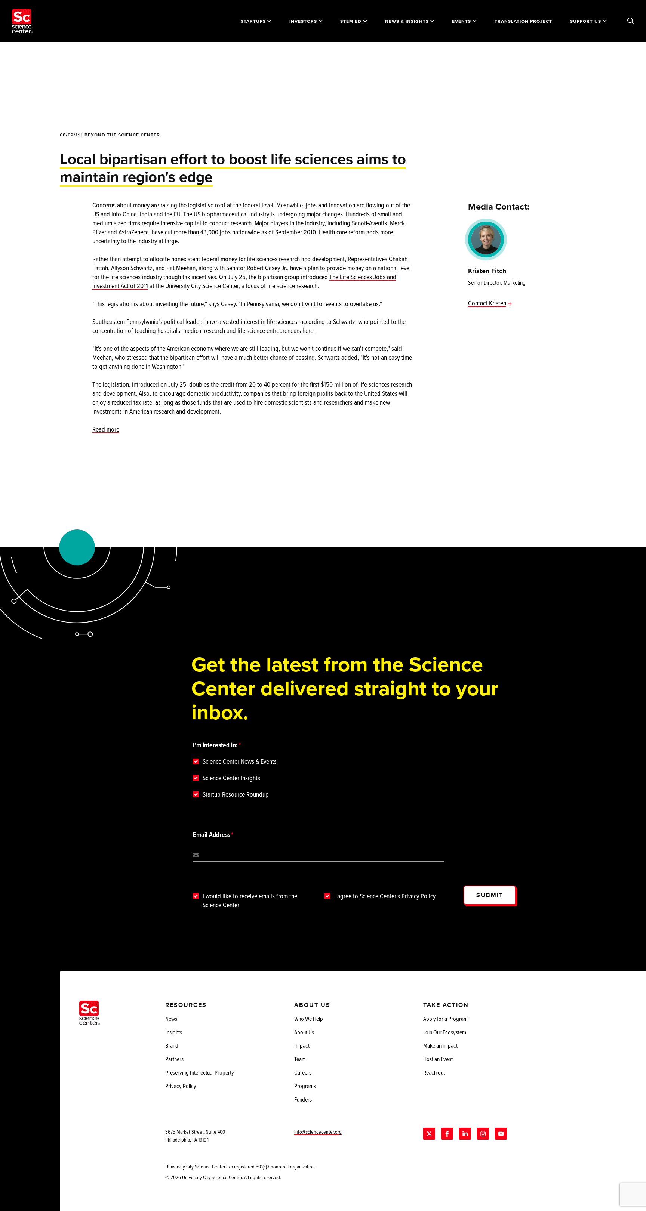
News (171, 1018)
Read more (105, 429)
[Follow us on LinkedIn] (465, 1134)
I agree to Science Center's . (385, 896)
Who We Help (308, 1018)
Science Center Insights (231, 777)
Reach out (434, 1072)
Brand (171, 1045)
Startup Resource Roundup (236, 794)
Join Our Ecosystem (444, 1032)
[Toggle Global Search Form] (630, 21)
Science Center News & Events (240, 761)
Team (300, 1059)
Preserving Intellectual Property (199, 1072)
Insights (173, 1032)
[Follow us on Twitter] (429, 1134)
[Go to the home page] (22, 21)
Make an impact (440, 1045)
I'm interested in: (215, 745)
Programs (305, 1086)
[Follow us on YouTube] (501, 1134)
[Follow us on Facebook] (447, 1134)
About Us (304, 1032)
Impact (302, 1045)
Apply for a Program (445, 1018)
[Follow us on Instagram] (483, 1134)
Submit (489, 895)
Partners (174, 1059)
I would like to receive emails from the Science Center (250, 900)
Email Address (211, 834)
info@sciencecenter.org (318, 1131)
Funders (303, 1099)
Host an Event (438, 1059)
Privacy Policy (418, 895)
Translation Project (523, 21)
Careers (302, 1072)
